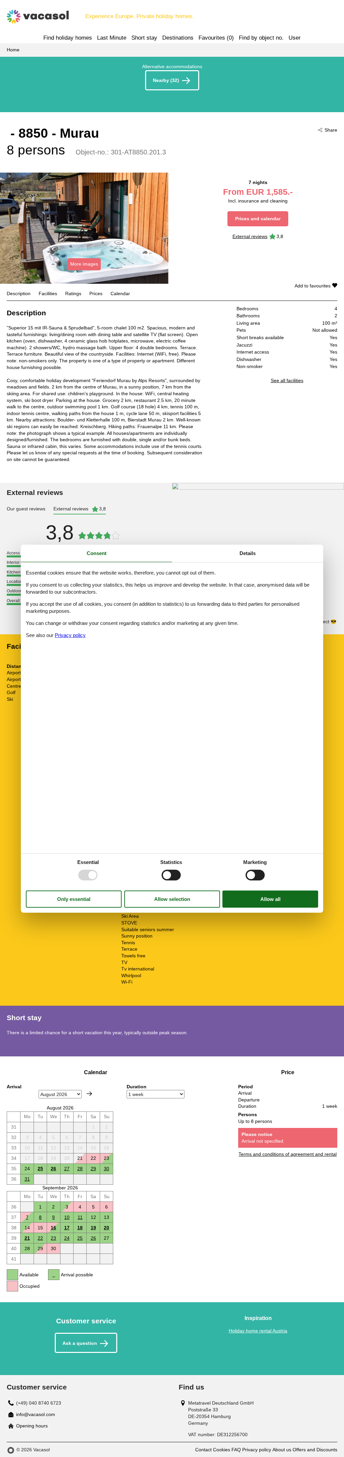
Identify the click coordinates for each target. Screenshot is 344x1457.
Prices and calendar (258, 218)
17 (67, 1227)
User (295, 38)
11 (80, 1217)
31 (27, 1179)
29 (93, 1168)
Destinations (178, 38)
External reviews (249, 236)
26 (53, 1168)
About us (281, 1449)
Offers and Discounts (315, 1449)
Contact (203, 1449)
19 (93, 1227)
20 (106, 1227)
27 (67, 1168)
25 (40, 1168)
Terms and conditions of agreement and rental (288, 1154)
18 (80, 1227)
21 (27, 1238)
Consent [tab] (96, 553)
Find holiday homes (67, 38)
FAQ (236, 1449)
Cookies (221, 1449)
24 (67, 1238)
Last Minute (111, 38)
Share (331, 130)
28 (80, 1168)
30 (106, 1168)
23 (53, 1238)
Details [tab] (248, 553)
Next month (89, 1093)
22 (40, 1238)
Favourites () (216, 38)
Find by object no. (261, 38)
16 (53, 1227)
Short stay (144, 38)
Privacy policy (256, 1449)
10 (67, 1217)
